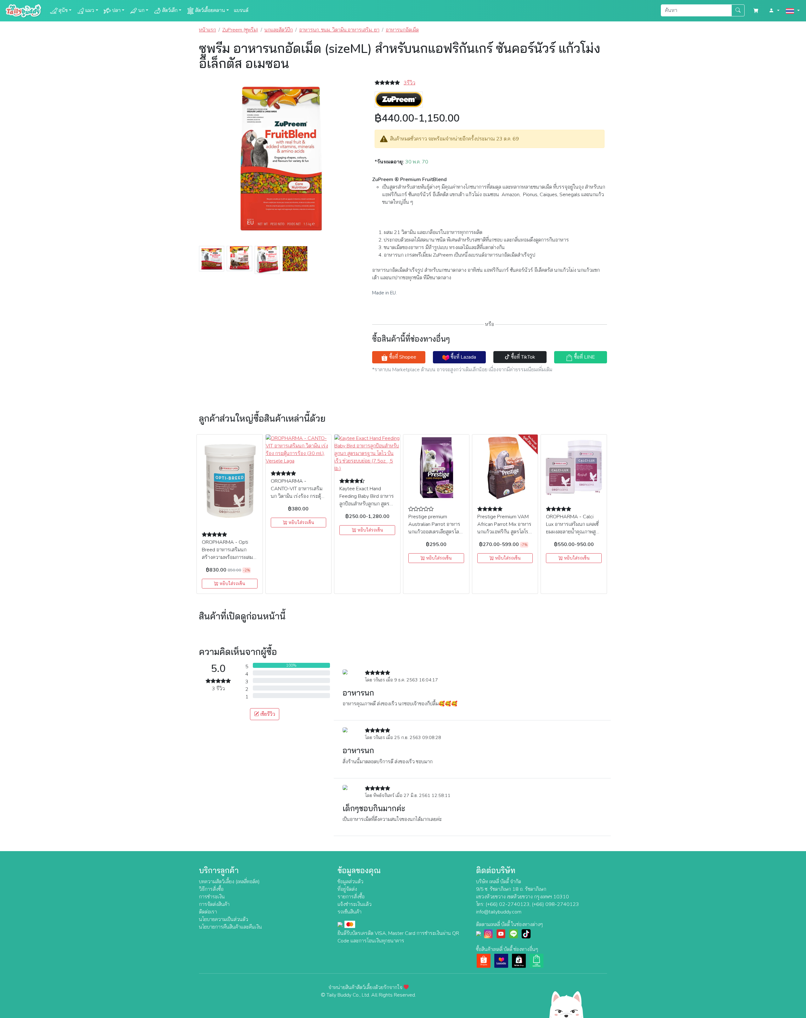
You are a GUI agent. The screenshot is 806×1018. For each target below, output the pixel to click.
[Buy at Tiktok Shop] (518, 960)
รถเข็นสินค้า (349, 911)
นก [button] (141, 10)
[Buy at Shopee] (483, 960)
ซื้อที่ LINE (584, 357)
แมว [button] (89, 10)
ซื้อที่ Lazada (462, 357)
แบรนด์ (241, 10)
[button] (774, 10)
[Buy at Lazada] (501, 960)
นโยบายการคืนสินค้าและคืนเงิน (230, 927)
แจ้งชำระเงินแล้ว (355, 904)
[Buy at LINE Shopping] (536, 960)
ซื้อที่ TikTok (522, 357)
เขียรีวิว (267, 714)
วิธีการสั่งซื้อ (211, 889)
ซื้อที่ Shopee (402, 357)
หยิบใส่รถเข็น (231, 584)
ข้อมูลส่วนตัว (350, 881)
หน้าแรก (207, 29)
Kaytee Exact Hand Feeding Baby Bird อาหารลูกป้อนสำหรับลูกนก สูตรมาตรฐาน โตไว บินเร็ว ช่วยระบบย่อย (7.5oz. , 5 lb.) (366, 503)
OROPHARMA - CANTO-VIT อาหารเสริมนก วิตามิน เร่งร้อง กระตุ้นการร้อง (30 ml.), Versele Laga (298, 496)
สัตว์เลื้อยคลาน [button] (210, 10)
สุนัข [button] (63, 10)
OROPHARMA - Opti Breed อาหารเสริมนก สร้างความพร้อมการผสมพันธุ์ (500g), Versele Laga (227, 557)
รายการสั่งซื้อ (351, 896)
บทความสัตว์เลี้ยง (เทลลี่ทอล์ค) (229, 881)
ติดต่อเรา (208, 911)
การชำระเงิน (212, 896)
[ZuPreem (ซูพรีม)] (399, 99)
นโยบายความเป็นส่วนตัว (223, 919)
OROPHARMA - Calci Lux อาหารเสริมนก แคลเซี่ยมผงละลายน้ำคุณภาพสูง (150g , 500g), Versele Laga (572, 531)
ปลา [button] (116, 10)
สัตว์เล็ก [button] (170, 10)
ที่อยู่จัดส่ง (347, 889)
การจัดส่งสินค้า (214, 904)
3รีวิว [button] (409, 82)
